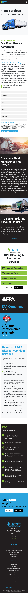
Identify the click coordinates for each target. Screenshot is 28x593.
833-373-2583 (9, 287)
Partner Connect (14, 564)
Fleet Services (14, 556)
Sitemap (14, 581)
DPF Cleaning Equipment (14, 574)
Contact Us (14, 238)
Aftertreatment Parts (14, 552)
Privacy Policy (10, 591)
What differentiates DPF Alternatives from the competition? (12, 436)
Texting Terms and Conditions (7, 122)
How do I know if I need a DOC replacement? (13, 462)
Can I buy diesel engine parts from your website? (13, 476)
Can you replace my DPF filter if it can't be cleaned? (14, 448)
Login (19, 591)
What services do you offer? (13, 443)
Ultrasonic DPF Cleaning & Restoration (14, 550)
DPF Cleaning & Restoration (14, 548)
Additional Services (14, 554)
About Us (14, 566)
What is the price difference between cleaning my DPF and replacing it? (14, 455)
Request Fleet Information (9, 131)
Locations (21, 2)
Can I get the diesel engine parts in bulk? (14, 482)
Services (14, 544)
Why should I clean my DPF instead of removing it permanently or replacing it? (13, 469)
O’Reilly (14, 539)
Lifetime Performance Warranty (14, 568)
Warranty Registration (14, 570)
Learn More (5, 309)
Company (14, 561)
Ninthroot (23, 590)
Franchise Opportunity (14, 576)
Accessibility (15, 591)
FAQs (14, 572)
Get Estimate (18, 287)
